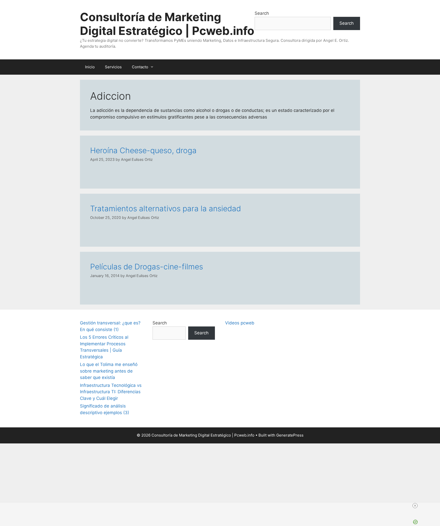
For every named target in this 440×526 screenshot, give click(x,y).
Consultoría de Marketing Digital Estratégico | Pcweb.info (167, 24)
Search (262, 13)
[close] (415, 505)
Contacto (140, 66)
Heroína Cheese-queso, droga (143, 150)
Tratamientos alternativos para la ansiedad (165, 208)
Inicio (90, 66)
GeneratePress (290, 435)
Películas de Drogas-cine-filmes (146, 266)
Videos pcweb (239, 322)
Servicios (113, 66)
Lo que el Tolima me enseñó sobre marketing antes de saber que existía (109, 371)
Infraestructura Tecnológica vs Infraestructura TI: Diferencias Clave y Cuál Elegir (111, 392)
